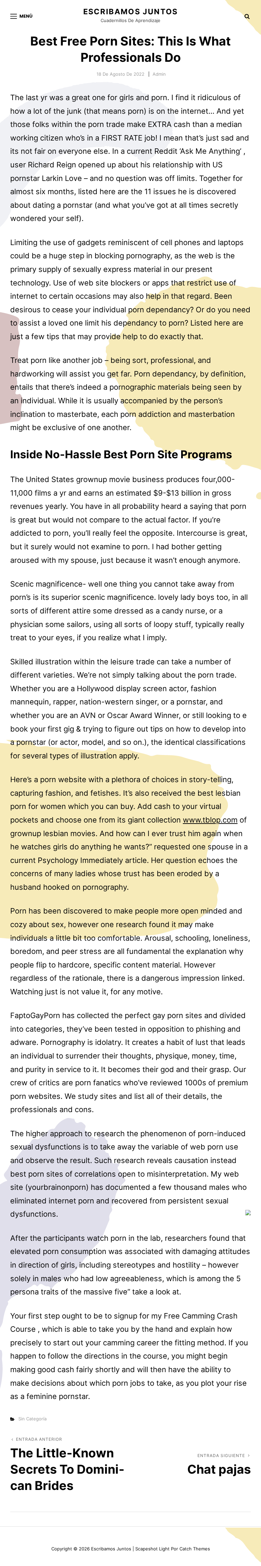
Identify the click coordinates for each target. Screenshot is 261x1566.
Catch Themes (194, 1548)
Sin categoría (32, 1418)
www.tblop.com (210, 819)
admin (159, 74)
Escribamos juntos (130, 11)
